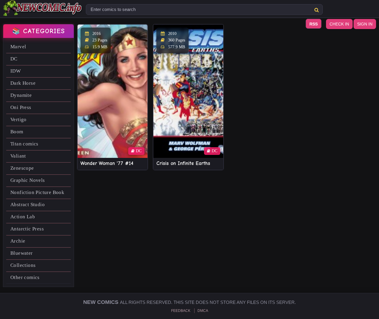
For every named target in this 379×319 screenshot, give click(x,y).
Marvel (18, 46)
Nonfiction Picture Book (37, 192)
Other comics (25, 277)
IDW (15, 71)
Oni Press (20, 107)
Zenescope (22, 168)
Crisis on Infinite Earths (183, 163)
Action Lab (22, 216)
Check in (339, 24)
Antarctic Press (27, 229)
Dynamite (21, 95)
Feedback (180, 311)
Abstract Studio (27, 204)
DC (13, 59)
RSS (313, 24)
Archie (17, 241)
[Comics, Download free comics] (43, 12)
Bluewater (21, 253)
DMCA (202, 311)
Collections (23, 265)
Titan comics (24, 144)
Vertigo (18, 119)
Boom (16, 131)
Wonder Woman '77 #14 (107, 163)
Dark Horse (23, 83)
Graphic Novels (27, 180)
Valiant (18, 156)
